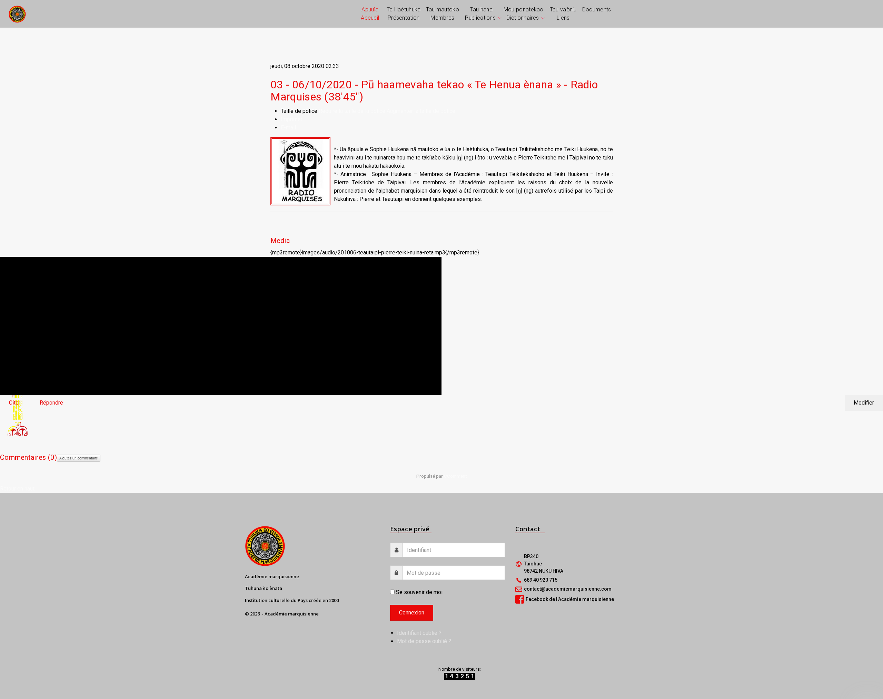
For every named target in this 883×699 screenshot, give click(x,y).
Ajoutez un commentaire (78, 458)
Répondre (51, 402)
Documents (596, 9)
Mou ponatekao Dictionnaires (524, 13)
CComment (455, 476)
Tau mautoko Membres (442, 13)
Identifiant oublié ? (419, 633)
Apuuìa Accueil (370, 13)
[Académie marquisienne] (17, 13)
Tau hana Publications (480, 13)
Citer (14, 402)
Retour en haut (17, 488)
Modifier (864, 402)
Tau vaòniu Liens (563, 13)
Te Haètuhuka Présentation (404, 13)
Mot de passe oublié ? (424, 641)
